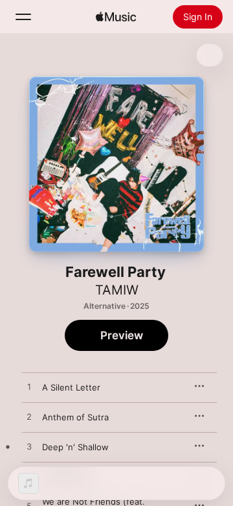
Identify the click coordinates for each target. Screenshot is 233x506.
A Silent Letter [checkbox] (71, 387)
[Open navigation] (23, 17)
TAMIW (117, 290)
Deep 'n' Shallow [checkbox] (75, 447)
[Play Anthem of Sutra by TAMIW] (29, 417)
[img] (116, 17)
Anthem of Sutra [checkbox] (75, 417)
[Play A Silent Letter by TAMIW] (29, 387)
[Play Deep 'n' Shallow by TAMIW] (29, 447)
